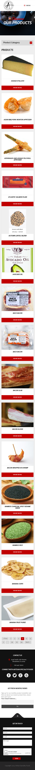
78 (12, 642)
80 (21, 642)
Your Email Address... (9, 699)
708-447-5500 (18, 665)
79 (17, 642)
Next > (28, 642)
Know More (17, 88)
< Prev (5, 638)
